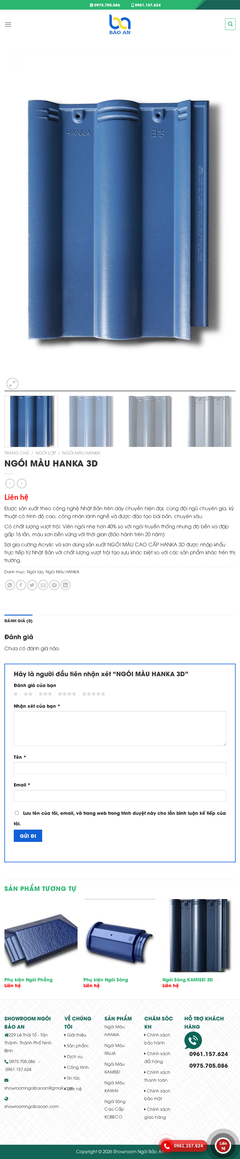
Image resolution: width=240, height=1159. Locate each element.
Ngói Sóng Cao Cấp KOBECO (115, 1109)
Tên (20, 757)
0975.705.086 (106, 4)
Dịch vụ (74, 1056)
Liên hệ (74, 1088)
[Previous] (16, 221)
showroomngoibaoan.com (31, 1106)
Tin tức (73, 1078)
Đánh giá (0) (18, 620)
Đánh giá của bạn (35, 685)
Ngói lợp (46, 452)
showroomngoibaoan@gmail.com (38, 1087)
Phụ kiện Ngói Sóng (105, 980)
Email (22, 784)
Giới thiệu (76, 1034)
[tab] (18, 621)
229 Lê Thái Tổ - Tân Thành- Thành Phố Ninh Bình (28, 1042)
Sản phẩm (77, 1045)
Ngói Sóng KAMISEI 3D (187, 980)
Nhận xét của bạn (37, 705)
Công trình (77, 1067)
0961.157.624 (147, 4)
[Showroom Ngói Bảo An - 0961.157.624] (120, 24)
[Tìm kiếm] (230, 24)
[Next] (223, 221)
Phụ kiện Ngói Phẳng (28, 980)
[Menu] (8, 24)
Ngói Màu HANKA (81, 452)
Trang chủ (16, 452)
